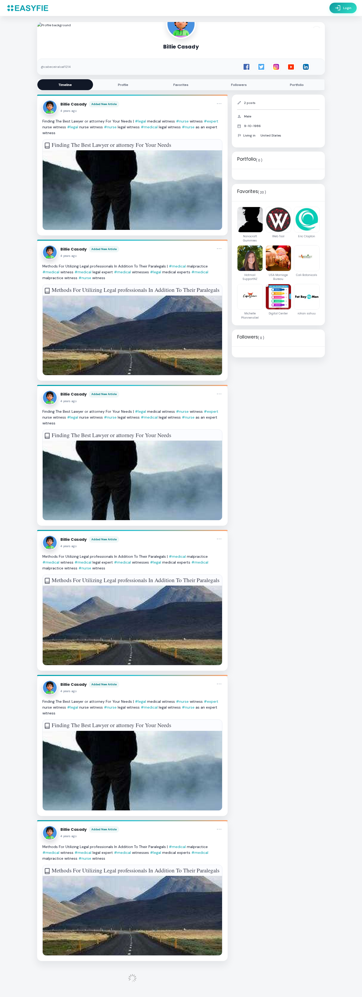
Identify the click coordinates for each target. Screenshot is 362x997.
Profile (123, 85)
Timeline (65, 85)
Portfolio (297, 85)
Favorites (180, 85)
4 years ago (68, 111)
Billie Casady (73, 104)
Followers (239, 85)
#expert (211, 121)
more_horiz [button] (219, 103)
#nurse (182, 121)
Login (343, 8)
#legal (140, 121)
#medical (149, 127)
